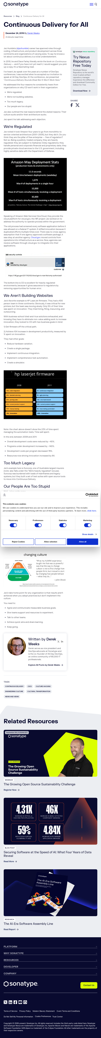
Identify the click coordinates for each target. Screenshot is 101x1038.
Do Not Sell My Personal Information (18, 1017)
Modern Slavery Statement (44, 1011)
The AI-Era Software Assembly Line (28, 924)
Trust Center (57, 1017)
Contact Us (88, 985)
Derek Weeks (33, 33)
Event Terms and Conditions (68, 1011)
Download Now (80, 91)
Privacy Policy (25, 1011)
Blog (17, 16)
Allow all (82, 542)
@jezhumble (22, 48)
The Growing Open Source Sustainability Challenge (39, 784)
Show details (87, 534)
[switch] (38, 525)
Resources (8, 16)
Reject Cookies (18, 542)
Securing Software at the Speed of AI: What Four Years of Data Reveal (48, 854)
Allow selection (50, 542)
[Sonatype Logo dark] (16, 6)
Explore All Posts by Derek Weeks (44, 665)
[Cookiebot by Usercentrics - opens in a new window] (87, 495)
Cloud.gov (36, 237)
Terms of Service (10, 1011)
